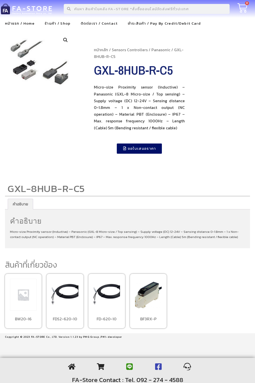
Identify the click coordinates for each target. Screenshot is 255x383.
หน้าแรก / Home (20, 23)
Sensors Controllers (130, 50)
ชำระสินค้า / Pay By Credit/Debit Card (164, 23)
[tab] (20, 204)
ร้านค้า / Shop (58, 23)
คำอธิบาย (20, 204)
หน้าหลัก (101, 50)
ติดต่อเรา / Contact (99, 23)
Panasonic (160, 50)
